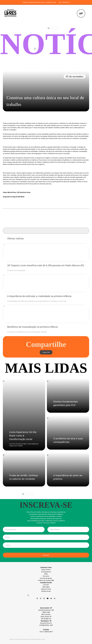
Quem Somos (46, 570)
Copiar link (46, 352)
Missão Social (46, 591)
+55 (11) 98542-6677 (46, 632)
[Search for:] (46, 231)
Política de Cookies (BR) (46, 580)
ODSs (46, 574)
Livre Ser (46, 585)
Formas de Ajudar (46, 578)
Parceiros (46, 576)
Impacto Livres (46, 589)
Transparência (46, 572)
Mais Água (46, 587)
